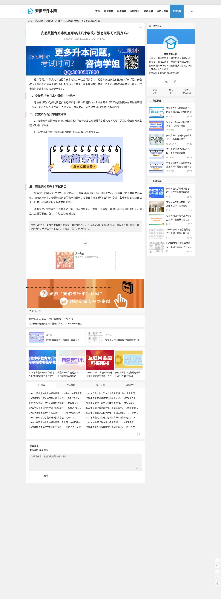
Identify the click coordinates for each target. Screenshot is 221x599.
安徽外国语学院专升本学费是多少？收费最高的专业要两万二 (179, 220)
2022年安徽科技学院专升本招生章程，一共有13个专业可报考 (58, 403)
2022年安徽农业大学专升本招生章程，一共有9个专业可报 (56, 408)
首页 (97, 11)
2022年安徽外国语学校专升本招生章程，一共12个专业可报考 (114, 427)
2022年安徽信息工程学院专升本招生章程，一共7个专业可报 (114, 413)
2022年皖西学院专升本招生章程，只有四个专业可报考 (54, 422)
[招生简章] (85, 434)
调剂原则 (100, 385)
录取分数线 (162, 11)
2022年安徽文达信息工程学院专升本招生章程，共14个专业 (113, 417)
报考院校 (121, 11)
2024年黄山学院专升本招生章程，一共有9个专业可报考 (55, 393)
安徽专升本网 (46, 11)
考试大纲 (148, 11)
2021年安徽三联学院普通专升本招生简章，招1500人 (178, 233)
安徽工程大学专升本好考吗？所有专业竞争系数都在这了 (179, 192)
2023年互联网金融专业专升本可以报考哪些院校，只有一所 (99, 376)
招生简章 (135, 11)
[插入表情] (137, 468)
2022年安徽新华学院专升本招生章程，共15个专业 (53, 417)
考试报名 (108, 11)
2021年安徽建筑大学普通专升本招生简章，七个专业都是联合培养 (179, 247)
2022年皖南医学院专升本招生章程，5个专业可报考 (110, 422)
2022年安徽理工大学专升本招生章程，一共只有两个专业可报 (114, 403)
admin (38, 319)
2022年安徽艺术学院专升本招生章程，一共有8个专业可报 (113, 398)
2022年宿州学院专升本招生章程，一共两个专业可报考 (54, 413)
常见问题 (176, 11)
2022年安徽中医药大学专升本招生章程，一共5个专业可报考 (114, 408)
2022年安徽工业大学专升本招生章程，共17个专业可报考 (112, 393)
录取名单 (130, 385)
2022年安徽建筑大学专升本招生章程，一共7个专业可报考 (56, 398)
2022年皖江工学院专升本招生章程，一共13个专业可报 (55, 427)
